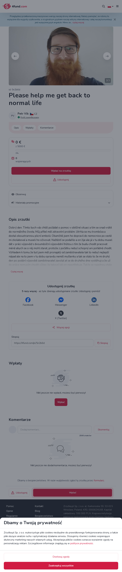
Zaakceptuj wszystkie (61, 565)
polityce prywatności (81, 543)
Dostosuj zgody (61, 556)
